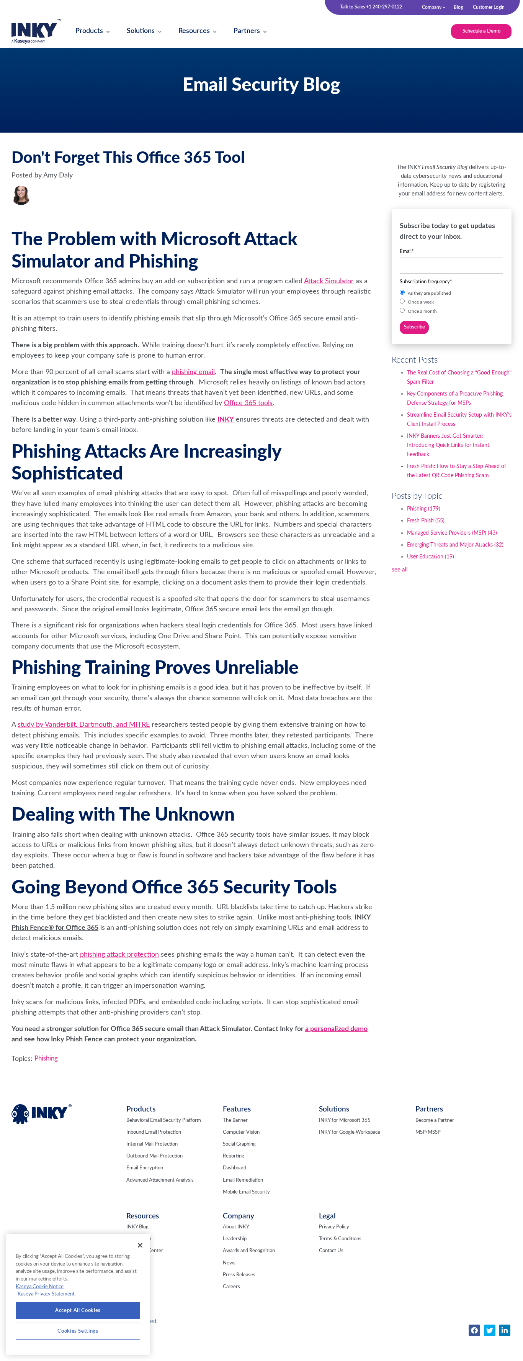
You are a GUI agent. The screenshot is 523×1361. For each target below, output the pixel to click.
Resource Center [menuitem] (144, 1250)
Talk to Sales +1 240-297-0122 (371, 7)
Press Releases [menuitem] (239, 1274)
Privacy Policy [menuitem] (334, 1227)
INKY (225, 419)
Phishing (46, 1059)
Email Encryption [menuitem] (144, 1168)
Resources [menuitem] (142, 1216)
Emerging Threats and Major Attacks (455, 545)
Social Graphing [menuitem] (239, 1144)
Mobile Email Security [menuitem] (246, 1192)
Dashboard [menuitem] (234, 1168)
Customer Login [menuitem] (489, 7)
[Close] (140, 1245)
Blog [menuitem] (458, 7)
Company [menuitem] (431, 7)
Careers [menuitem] (231, 1286)
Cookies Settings (77, 1331)
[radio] (451, 293)
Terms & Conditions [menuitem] (340, 1238)
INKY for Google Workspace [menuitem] (349, 1132)
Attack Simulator (329, 281)
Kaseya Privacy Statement (46, 1294)
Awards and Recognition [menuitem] (249, 1250)
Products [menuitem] (140, 1109)
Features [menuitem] (237, 1109)
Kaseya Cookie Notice (40, 1286)
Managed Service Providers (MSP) (452, 533)
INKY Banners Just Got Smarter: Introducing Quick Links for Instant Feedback (448, 445)
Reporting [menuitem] (233, 1156)
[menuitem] (89, 31)
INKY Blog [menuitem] (137, 1227)
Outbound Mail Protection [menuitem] (154, 1156)
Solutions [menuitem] (334, 1109)
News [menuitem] (229, 1263)
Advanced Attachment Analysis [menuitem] (160, 1180)
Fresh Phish (426, 521)
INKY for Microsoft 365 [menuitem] (345, 1120)
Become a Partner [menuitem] (434, 1120)
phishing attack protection (119, 954)
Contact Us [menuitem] (331, 1250)
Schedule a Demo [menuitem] (481, 31)
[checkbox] (451, 302)
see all (400, 570)
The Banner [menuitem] (235, 1120)
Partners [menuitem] (429, 1109)
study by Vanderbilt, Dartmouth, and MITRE (84, 724)
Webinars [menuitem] (136, 1263)
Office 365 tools (248, 403)
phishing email (193, 372)
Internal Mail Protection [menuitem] (152, 1144)
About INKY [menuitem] (236, 1227)
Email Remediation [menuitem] (243, 1180)
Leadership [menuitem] (235, 1238)
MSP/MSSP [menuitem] (428, 1132)
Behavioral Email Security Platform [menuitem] (163, 1120)
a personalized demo (336, 1029)
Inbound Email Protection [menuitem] (153, 1132)
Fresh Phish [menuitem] (138, 1238)
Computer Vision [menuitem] (241, 1132)
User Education (430, 557)
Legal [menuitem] (327, 1216)
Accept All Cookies (78, 1310)
